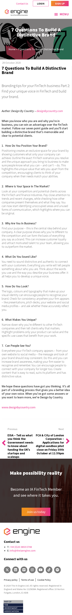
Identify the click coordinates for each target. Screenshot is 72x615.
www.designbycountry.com (18, 407)
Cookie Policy (44, 579)
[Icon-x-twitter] (7, 569)
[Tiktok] (49, 569)
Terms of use (27, 579)
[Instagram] (32, 569)
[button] (61, 14)
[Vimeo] (24, 569)
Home (12, 49)
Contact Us (22, 3)
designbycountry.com (50, 111)
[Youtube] (40, 569)
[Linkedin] (15, 569)
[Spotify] (57, 569)
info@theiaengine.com (22, 550)
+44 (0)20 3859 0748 (21, 546)
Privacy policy (11, 579)
